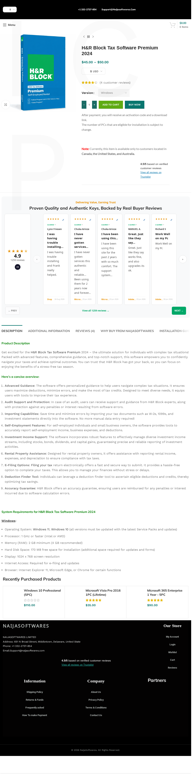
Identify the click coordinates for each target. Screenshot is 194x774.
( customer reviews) (115, 82)
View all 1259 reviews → (95, 310)
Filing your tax (41, 465)
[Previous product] (84, 37)
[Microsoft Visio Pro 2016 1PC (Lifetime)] (75, 596)
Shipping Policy (35, 692)
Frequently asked (34, 707)
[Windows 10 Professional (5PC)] (13, 596)
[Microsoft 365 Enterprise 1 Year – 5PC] (136, 596)
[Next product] (93, 37)
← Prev (12, 310)
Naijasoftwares (26, 626)
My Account (172, 636)
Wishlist (172, 652)
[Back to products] (88, 37)
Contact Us (96, 715)
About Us (96, 692)
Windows (9, 521)
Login (172, 644)
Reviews (172, 667)
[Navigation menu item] (6, 104)
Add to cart (110, 104)
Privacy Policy (96, 699)
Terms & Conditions (96, 707)
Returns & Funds (35, 699)
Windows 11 (41, 529)
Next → (178, 310)
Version (87, 93)
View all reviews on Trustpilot (78, 664)
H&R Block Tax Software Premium (55, 352)
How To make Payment (34, 715)
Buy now (135, 104)
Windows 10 (59, 529)
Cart (172, 659)
